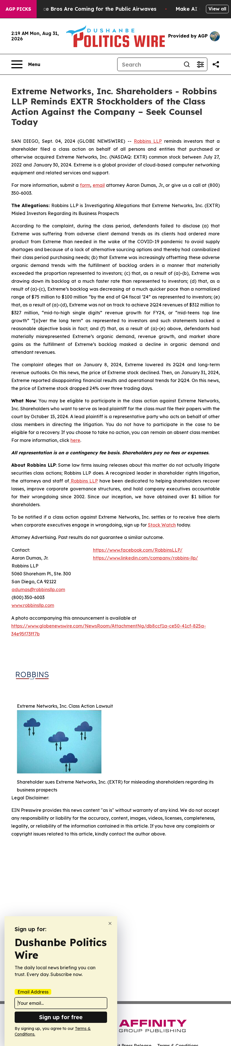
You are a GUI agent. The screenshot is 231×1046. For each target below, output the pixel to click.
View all (217, 9)
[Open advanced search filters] (200, 64)
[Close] (110, 923)
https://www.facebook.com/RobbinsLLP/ (138, 550)
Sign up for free (61, 1017)
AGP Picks (18, 9)
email (99, 185)
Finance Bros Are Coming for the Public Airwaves (92, 9)
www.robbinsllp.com (33, 605)
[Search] (187, 64)
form (85, 185)
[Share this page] (216, 64)
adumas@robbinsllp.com (38, 589)
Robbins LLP (148, 141)
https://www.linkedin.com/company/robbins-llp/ (145, 558)
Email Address (32, 992)
